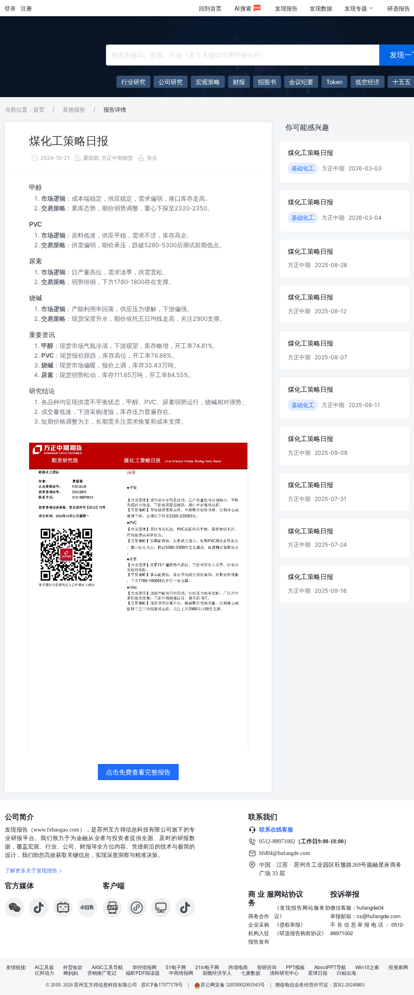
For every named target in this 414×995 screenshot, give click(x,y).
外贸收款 (72, 967)
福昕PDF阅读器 (143, 973)
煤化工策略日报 (68, 141)
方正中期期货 (117, 158)
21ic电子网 (207, 967)
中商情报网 (181, 973)
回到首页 (210, 8)
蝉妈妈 (70, 973)
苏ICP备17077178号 (162, 985)
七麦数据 (250, 973)
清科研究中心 (284, 973)
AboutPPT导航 (330, 967)
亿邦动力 (44, 973)
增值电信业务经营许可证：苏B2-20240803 (320, 985)
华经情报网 (144, 967)
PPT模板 (295, 967)
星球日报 (317, 973)
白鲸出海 (346, 973)
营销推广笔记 (101, 973)
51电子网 (176, 967)
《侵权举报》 (290, 924)
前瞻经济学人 (217, 973)
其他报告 (74, 109)
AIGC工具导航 (107, 967)
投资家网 (398, 967)
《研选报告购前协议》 (300, 933)
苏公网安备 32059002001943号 (233, 985)
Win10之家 (367, 967)
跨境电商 (238, 967)
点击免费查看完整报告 (138, 772)
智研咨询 (267, 967)
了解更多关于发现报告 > (33, 870)
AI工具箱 (44, 967)
